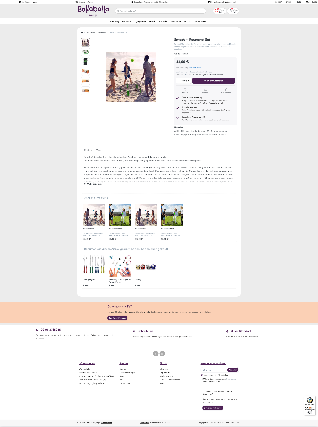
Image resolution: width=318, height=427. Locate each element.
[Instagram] (162, 353)
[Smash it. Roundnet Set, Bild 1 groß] (85, 42)
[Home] (82, 32)
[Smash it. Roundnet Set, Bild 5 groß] (85, 81)
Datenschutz (231, 379)
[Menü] (314, 397)
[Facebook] (156, 353)
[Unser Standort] (241, 333)
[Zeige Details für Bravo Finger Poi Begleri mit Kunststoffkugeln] (120, 266)
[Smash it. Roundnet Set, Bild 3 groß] (85, 61)
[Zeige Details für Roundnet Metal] (120, 215)
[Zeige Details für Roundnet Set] (94, 215)
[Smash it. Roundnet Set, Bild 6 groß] (85, 90)
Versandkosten (195, 67)
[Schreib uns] (159, 333)
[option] (131, 76)
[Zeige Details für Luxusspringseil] (94, 266)
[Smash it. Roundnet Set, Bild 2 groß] (85, 52)
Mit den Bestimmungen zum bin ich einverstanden (219, 380)
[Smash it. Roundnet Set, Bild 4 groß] (85, 71)
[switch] (309, 412)
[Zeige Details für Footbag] (146, 266)
